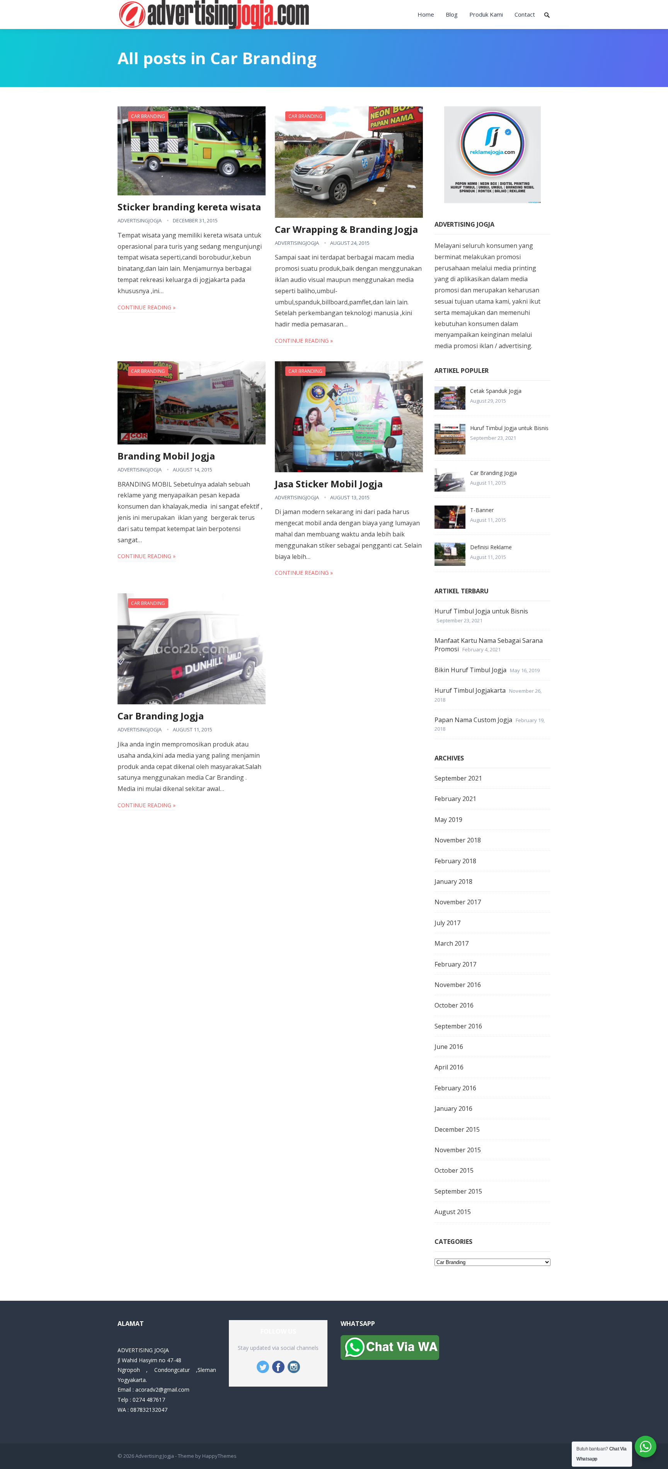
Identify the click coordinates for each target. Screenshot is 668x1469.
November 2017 (458, 902)
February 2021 (455, 798)
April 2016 (449, 1067)
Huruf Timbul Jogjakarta (470, 690)
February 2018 (455, 861)
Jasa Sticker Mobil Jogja (329, 483)
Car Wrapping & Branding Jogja (346, 229)
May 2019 (448, 819)
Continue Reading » (147, 307)
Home (426, 14)
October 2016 (454, 1005)
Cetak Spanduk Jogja (495, 391)
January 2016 (453, 1108)
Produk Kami (486, 14)
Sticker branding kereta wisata (189, 206)
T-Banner (482, 510)
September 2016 (458, 1026)
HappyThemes (219, 1455)
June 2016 (449, 1046)
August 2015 (453, 1212)
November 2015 (458, 1150)
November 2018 (458, 840)
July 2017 (447, 923)
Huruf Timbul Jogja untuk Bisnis (509, 428)
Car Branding (148, 116)
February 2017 (455, 964)
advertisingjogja (140, 220)
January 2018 (453, 881)
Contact (525, 14)
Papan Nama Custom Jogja (473, 720)
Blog (452, 14)
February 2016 (455, 1088)
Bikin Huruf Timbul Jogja (470, 670)
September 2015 (458, 1191)
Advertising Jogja (154, 1455)
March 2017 (452, 943)
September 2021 (458, 778)
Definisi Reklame (491, 547)
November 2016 (458, 984)
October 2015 (454, 1170)
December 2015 (457, 1129)
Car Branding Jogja (161, 715)
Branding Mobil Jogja (166, 455)
